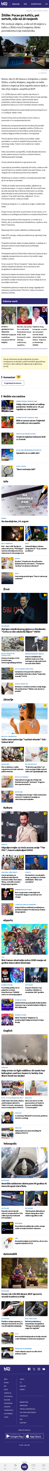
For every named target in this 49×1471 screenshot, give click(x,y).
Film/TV (4, 844)
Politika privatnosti (28, 1412)
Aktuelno (5, 626)
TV (21, 1383)
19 (21, 1303)
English (4, 1067)
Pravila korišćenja (27, 1409)
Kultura (7, 1400)
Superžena (8, 1403)
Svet (27, 543)
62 (19, 376)
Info (5, 1379)
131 (11, 402)
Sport (6, 1383)
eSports (7, 1407)
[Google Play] (14, 1436)
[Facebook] (29, 1369)
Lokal (6, 1417)
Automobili (8, 1414)
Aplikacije (24, 1416)
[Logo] (4, 4)
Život (6, 1390)
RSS (21, 1419)
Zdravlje (7, 1393)
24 (11, 434)
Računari (18, 1223)
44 (21, 528)
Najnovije (16, 4)
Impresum (23, 1406)
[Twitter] (34, 1369)
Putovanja (8, 1396)
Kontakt (23, 1423)
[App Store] (34, 1436)
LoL (2, 957)
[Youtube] (44, 1369)
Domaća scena (7, 985)
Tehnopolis (8, 1410)
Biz (5, 1386)
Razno (3, 518)
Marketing (24, 1402)
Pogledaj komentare (12, 383)
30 (11, 467)
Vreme (22, 1390)
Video (22, 1379)
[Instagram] (39, 1369)
